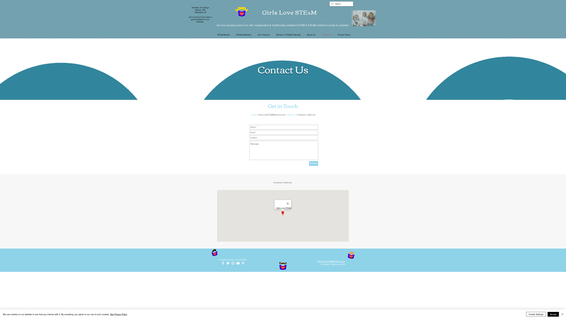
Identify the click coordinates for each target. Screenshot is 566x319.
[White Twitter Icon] (228, 263)
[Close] (562, 314)
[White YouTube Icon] (238, 263)
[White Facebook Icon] (223, 263)
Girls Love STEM (289, 11)
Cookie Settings (536, 314)
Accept (553, 314)
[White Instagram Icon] (233, 263)
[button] (263, 34)
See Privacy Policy (118, 314)
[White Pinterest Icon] (243, 263)
